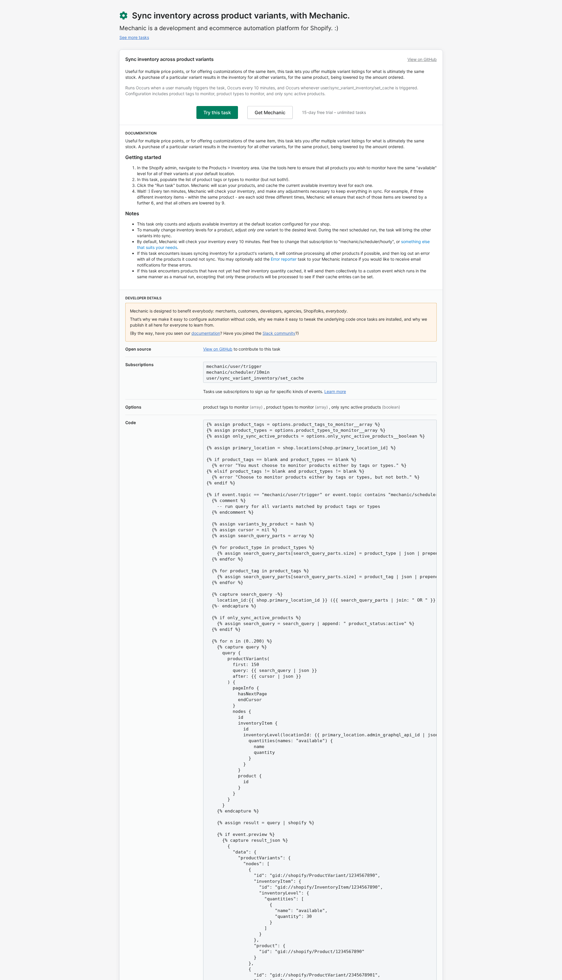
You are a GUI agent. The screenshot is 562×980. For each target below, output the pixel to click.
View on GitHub (422, 59)
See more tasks (134, 37)
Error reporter (284, 259)
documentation (205, 333)
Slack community (279, 333)
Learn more (335, 391)
